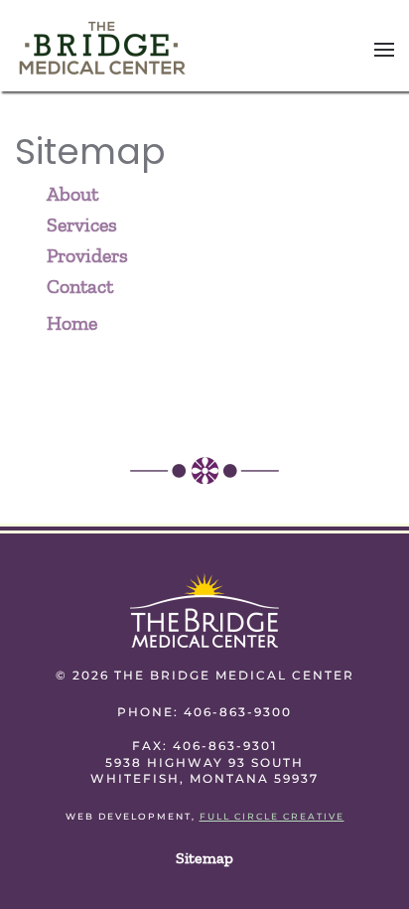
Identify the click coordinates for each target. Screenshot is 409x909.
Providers (87, 255)
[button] (384, 49)
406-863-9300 (238, 711)
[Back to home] (102, 49)
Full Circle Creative (272, 816)
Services (82, 224)
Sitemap (204, 857)
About (72, 194)
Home (72, 323)
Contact (80, 286)
